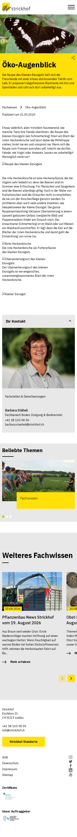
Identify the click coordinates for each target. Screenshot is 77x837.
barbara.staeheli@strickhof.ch (24, 424)
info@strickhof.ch (13, 730)
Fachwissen (9, 107)
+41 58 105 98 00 (14, 726)
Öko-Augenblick (35, 107)
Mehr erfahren (20, 662)
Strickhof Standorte (23, 741)
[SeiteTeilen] (73, 57)
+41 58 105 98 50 (17, 420)
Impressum (9, 769)
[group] (38, 484)
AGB (5, 757)
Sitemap (7, 775)
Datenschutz (10, 763)
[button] (3, 516)
